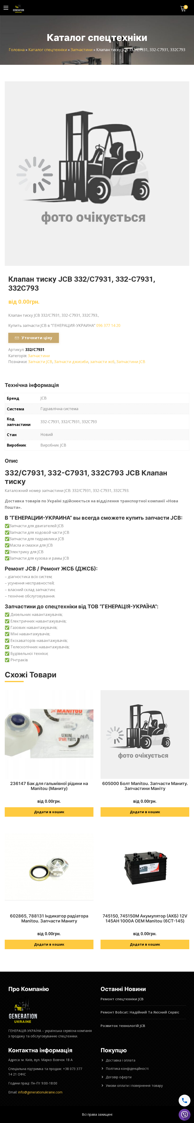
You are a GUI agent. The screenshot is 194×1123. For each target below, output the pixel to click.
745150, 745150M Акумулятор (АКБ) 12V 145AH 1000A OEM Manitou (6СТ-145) (145, 918)
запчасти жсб (102, 361)
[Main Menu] (6, 8)
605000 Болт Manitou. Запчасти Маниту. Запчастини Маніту (145, 786)
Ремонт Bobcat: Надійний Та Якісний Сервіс (140, 1012)
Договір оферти (119, 1077)
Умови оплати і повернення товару (134, 1085)
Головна (17, 49)
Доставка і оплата (120, 1060)
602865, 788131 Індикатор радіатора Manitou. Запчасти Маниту (49, 918)
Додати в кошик (49, 812)
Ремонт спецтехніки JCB (122, 998)
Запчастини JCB (130, 361)
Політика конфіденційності (127, 1068)
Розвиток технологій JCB (123, 1025)
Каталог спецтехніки (47, 49)
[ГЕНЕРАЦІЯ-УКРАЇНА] (18, 7)
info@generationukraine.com (40, 1092)
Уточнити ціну (37, 337)
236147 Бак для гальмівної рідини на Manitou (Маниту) (49, 786)
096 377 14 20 (108, 325)
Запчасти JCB (40, 361)
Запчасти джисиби (71, 361)
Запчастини (82, 49)
